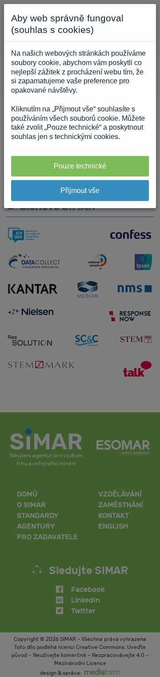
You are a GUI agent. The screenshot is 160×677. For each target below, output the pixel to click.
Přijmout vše (80, 190)
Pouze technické (80, 166)
